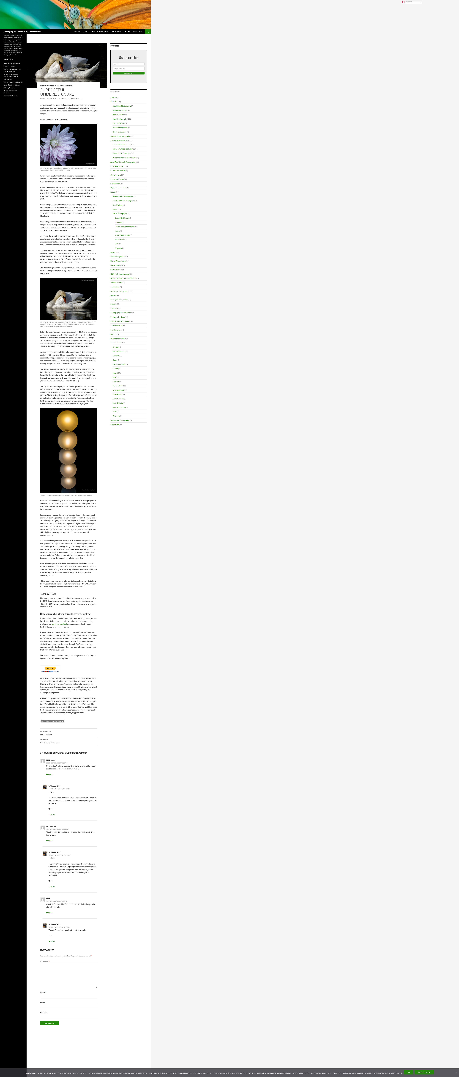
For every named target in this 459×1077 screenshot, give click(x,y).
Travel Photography (120, 214)
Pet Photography (119, 123)
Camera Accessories (118, 171)
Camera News (115, 175)
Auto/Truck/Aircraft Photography (122, 162)
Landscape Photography (119, 291)
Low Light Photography (119, 300)
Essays (112, 252)
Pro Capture (115, 330)
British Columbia (119, 351)
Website (43, 1012)
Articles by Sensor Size (118, 140)
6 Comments (77, 99)
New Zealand (117, 205)
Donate (85, 31)
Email (43, 1002)
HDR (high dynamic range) (120, 274)
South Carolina (118, 399)
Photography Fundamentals (120, 313)
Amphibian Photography (122, 106)
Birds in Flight (118, 115)
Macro (112, 304)
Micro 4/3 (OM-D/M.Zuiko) (123, 149)
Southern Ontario (119, 407)
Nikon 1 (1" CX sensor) (121, 153)
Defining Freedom (9, 88)
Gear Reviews (115, 270)
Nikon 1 (115, 209)
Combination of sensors (121, 145)
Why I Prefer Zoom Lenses (50, 741)
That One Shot (8, 79)
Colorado (118, 222)
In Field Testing (116, 282)
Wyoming (118, 248)
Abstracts (114, 97)
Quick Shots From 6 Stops (12, 85)
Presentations (116, 31)
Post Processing (116, 326)
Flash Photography (117, 257)
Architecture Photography (120, 136)
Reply (50, 774)
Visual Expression (9, 66)
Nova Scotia (117, 394)
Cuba (115, 360)
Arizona (115, 347)
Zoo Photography (119, 132)
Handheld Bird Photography (123, 196)
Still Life (113, 334)
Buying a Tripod (46, 732)
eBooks (127, 31)
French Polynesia (119, 364)
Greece (115, 369)
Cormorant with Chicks (11, 96)
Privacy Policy (138, 31)
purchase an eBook (59, 624)
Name (43, 992)
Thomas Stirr (64, 99)
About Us (77, 31)
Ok (409, 1072)
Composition (45, 86)
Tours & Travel (115, 343)
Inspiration (114, 287)
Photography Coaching (99, 31)
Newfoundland (118, 390)
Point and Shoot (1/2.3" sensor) (124, 158)
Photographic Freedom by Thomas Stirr (22, 31)
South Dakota (120, 239)
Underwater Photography (119, 420)
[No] (456, 1072)
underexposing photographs (52, 721)
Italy (114, 377)
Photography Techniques (61, 86)
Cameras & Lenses (117, 179)
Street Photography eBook (12, 63)
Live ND (113, 295)
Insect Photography (120, 119)
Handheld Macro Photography (124, 201)
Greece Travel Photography (125, 227)
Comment (44, 961)
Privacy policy (424, 1072)
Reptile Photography (120, 128)
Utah (116, 244)
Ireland (117, 231)
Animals (113, 102)
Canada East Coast (121, 218)
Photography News (117, 317)
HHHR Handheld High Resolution (122, 278)
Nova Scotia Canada (122, 235)
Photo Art (114, 308)
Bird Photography (119, 110)
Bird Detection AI (116, 166)
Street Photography (117, 338)
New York (116, 381)
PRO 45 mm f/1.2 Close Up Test (13, 82)
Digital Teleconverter (118, 188)
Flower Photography (118, 261)
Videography (115, 425)
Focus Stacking (115, 265)
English (408, 2)
